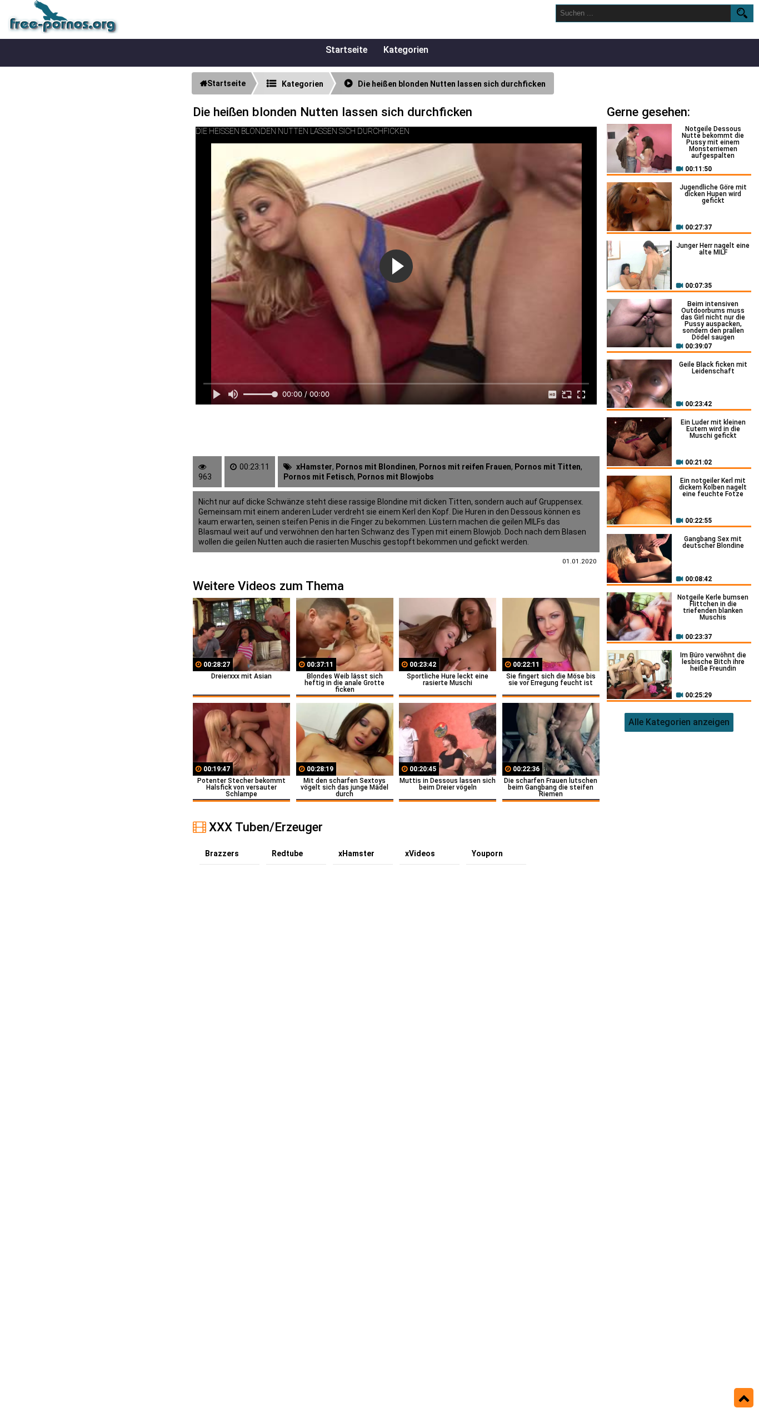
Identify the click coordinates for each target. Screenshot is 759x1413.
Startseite (346, 49)
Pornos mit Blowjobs (395, 476)
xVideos (420, 853)
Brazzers (222, 853)
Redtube (287, 853)
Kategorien (405, 49)
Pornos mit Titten (548, 466)
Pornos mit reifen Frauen (465, 466)
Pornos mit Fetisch (318, 476)
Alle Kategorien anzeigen (679, 722)
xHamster (314, 466)
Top (743, 1398)
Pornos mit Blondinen (376, 466)
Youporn (487, 853)
